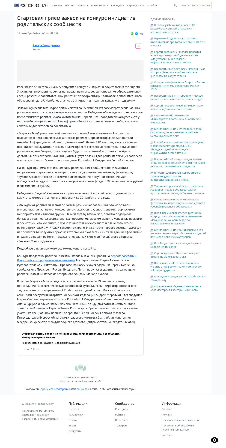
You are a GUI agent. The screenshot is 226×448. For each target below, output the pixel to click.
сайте (91, 248)
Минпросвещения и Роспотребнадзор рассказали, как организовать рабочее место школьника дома (176, 132)
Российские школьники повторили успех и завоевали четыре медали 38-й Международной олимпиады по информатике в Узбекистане (177, 148)
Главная (57, 5)
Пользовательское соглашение (181, 420)
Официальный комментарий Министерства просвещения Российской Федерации (175, 119)
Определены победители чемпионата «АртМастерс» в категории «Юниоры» (175, 288)
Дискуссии (75, 431)
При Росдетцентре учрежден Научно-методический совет (175, 245)
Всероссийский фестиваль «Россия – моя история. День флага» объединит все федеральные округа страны (177, 72)
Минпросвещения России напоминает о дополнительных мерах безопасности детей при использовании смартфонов (178, 233)
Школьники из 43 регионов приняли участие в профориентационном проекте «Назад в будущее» (176, 266)
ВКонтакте (121, 420)
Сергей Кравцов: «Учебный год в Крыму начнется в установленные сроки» (176, 107)
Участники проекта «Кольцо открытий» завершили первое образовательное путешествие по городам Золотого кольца (177, 189)
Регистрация (201, 5)
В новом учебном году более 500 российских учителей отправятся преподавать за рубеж (172, 28)
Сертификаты (135, 5)
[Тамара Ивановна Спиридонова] (24, 47)
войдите (82, 389)
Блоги (72, 425)
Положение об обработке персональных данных (178, 427)
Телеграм (121, 425)
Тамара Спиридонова (46, 45)
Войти (185, 5)
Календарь (117, 5)
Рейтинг (70, 5)
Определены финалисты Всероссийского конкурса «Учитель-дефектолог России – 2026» (177, 86)
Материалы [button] (98, 5)
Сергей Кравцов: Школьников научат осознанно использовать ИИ (175, 254)
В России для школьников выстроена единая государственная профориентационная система (175, 176)
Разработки (76, 414)
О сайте (152, 5)
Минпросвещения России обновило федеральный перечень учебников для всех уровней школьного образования (177, 203)
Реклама (167, 414)
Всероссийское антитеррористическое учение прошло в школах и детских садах (176, 97)
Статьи (73, 420)
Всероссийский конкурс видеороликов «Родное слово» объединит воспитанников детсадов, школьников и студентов (177, 163)
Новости (83, 5)
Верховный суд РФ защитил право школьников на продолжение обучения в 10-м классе (178, 42)
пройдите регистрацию (56, 389)
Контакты (168, 435)
